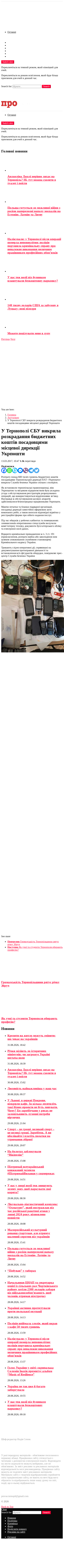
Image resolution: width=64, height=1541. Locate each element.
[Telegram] (31, 470)
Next (12, 339)
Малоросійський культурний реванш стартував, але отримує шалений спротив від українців (28, 1233)
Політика (12, 45)
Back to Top (7, 1506)
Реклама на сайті (16, 56)
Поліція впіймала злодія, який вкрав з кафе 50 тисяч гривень (32, 1325)
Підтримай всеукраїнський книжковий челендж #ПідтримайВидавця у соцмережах (31, 1170)
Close (4, 1509)
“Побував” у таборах (21, 1270)
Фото (10, 51)
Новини (11, 42)
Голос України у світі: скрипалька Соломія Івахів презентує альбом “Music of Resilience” (30, 1371)
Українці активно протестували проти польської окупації (28, 1309)
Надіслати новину (17, 53)
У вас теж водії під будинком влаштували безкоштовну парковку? (32, 279)
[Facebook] (4, 470)
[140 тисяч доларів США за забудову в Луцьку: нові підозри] (35, 293)
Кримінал (12, 48)
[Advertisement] (32, 374)
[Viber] (25, 470)
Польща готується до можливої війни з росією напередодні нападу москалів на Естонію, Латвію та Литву (34, 211)
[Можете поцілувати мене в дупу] (35, 321)
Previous (5, 339)
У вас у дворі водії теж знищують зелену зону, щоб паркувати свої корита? (29, 1189)
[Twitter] (36, 470)
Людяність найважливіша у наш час (32, 1088)
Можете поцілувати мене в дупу (28, 333)
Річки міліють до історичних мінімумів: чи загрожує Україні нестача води (28, 1054)
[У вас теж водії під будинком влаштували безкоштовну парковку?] (35, 265)
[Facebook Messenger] (20, 470)
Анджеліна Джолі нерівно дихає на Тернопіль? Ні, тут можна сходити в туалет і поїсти (31, 180)
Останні (11, 32)
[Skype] (15, 470)
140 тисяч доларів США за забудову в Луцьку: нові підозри (32, 307)
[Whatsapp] (9, 470)
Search (46, 86)
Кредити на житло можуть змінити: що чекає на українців (31, 1037)
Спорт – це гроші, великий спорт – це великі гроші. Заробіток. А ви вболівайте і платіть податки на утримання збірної (30, 1134)
